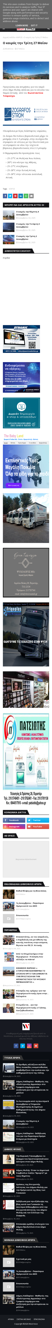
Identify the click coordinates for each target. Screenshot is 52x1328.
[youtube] (38, 826)
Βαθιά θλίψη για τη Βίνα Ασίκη (31, 891)
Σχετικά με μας (23, 1259)
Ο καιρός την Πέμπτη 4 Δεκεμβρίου (27, 213)
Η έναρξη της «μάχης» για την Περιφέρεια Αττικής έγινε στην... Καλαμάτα (32, 993)
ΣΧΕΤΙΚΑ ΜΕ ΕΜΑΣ (24, 1319)
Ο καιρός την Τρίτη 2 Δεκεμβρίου (26, 237)
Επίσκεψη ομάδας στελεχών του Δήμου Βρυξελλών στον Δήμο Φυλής (32, 1227)
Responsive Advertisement (26, 859)
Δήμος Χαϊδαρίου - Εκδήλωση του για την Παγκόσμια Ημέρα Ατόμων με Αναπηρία (31, 1136)
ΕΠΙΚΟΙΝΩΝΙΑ (39, 1319)
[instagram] (14, 826)
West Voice (33, 1324)
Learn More (22, 25)
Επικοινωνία (22, 915)
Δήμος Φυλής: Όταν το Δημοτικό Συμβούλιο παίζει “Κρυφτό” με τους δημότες (32, 1173)
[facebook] (14, 820)
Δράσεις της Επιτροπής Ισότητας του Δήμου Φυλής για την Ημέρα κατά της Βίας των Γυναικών (31, 1188)
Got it (34, 25)
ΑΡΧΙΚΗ (11, 1319)
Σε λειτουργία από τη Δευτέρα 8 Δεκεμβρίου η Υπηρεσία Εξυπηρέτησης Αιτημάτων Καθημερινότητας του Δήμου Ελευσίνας (32, 1107)
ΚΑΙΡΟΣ (19, 37)
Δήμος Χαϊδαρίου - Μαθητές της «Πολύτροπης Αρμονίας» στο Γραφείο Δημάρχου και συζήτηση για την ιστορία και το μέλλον (32, 1087)
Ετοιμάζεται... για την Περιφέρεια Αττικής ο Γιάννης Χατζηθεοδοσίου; (31, 1007)
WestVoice (9, 49)
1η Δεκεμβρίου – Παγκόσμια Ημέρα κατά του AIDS (30, 904)
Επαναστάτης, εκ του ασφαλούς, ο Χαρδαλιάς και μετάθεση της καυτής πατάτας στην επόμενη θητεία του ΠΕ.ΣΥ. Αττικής (32, 941)
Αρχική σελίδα (9, 37)
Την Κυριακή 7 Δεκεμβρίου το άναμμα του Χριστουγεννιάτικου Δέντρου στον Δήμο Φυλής (32, 1159)
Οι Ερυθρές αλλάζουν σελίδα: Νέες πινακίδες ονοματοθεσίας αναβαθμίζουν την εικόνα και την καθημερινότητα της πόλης (32, 1068)
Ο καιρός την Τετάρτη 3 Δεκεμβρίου (28, 225)
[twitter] (38, 820)
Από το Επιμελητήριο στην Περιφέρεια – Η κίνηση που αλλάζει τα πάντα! (29, 956)
